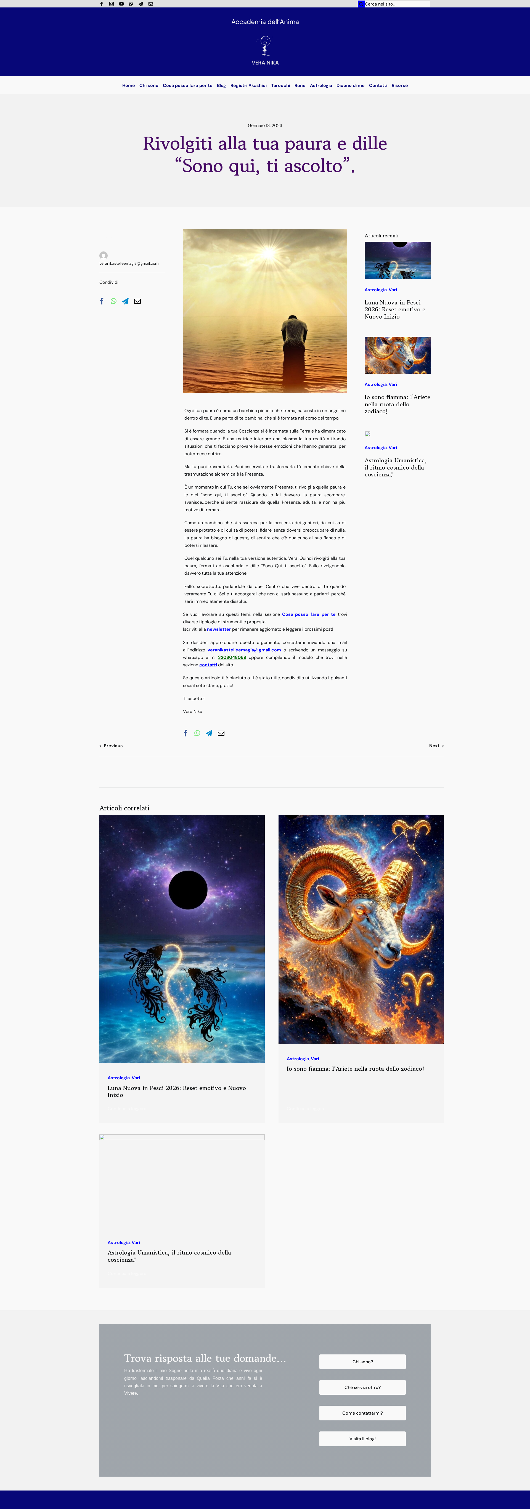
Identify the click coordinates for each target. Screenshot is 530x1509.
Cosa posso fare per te (309, 614)
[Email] (137, 301)
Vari (127, 236)
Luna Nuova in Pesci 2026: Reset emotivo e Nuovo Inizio (395, 309)
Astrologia (376, 290)
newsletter (219, 629)
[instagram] (111, 4)
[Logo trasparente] (265, 30)
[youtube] (121, 4)
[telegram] (141, 4)
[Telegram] (125, 301)
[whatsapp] (131, 4)
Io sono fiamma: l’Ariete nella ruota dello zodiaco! (397, 404)
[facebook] (101, 4)
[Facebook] (102, 301)
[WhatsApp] (113, 301)
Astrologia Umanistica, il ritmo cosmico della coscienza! (396, 467)
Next (434, 746)
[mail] (151, 4)
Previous (113, 746)
